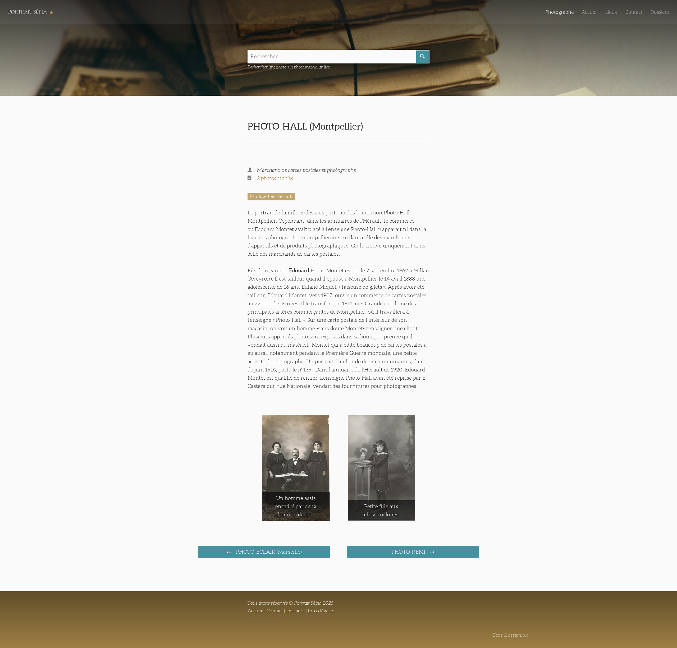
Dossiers (660, 12)
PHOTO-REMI (409, 552)
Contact (633, 12)
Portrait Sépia (28, 12)
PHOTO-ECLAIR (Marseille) (268, 552)
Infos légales (321, 610)
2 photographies (275, 178)
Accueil (589, 12)
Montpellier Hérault (271, 196)
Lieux (611, 12)
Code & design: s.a (510, 635)
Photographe (559, 12)
